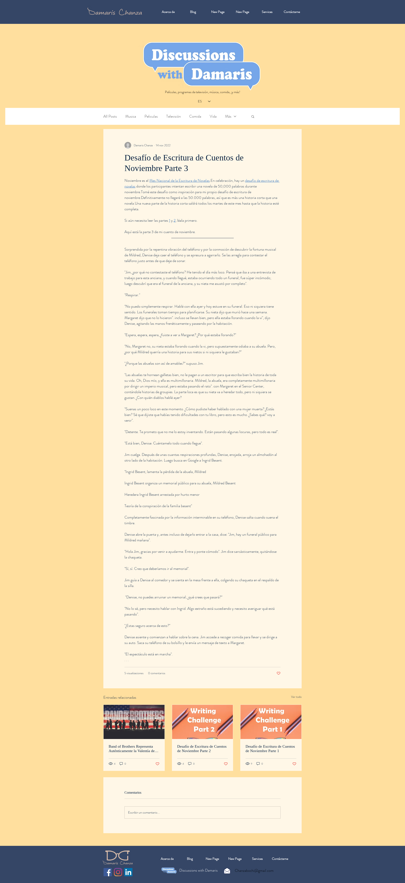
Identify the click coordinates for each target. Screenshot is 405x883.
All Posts (110, 116)
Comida (195, 116)
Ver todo (296, 697)
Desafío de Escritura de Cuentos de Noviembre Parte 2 (202, 748)
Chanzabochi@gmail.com (254, 870)
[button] (253, 116)
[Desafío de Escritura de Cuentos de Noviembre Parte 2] (202, 722)
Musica (130, 116)
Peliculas (151, 116)
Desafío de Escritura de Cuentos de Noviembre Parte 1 (270, 748)
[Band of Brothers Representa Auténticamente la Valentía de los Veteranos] (134, 722)
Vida (213, 116)
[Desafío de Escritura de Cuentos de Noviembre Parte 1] (270, 722)
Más (228, 116)
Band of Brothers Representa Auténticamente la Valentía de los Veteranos (132, 748)
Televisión (173, 116)
